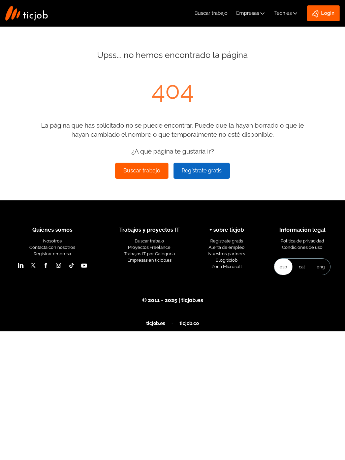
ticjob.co (189, 323)
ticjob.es (155, 323)
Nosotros (52, 240)
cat (302, 266)
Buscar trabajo (210, 13)
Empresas (247, 13)
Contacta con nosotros (52, 247)
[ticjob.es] (26, 13)
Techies (283, 13)
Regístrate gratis (202, 170)
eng (321, 266)
